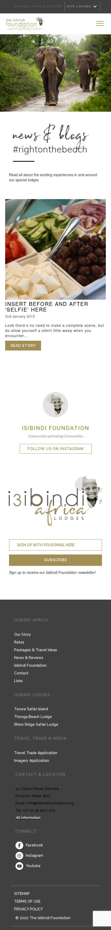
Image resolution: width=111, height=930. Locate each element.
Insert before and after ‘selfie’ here (46, 306)
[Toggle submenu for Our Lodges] (95, 7)
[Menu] (100, 23)
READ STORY (26, 346)
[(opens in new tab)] (55, 404)
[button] (55, 560)
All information (27, 817)
